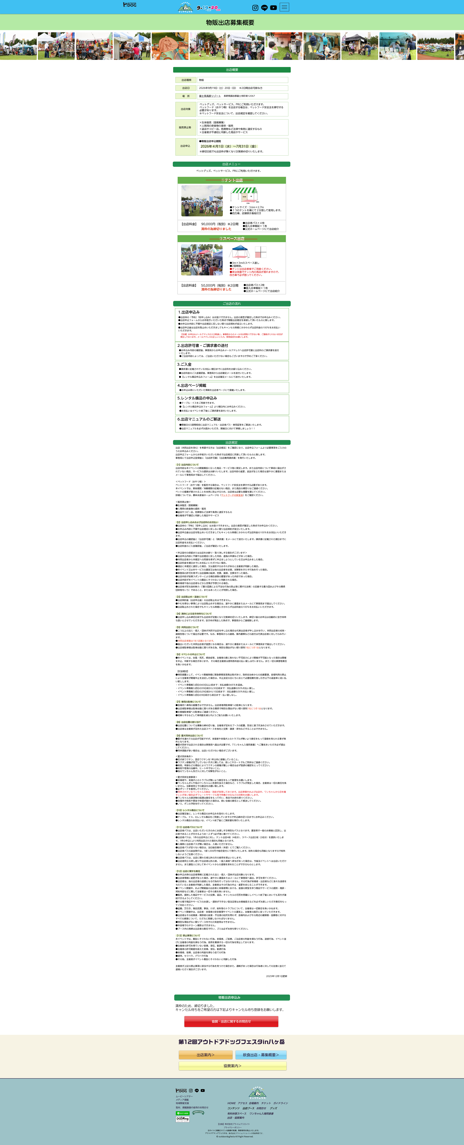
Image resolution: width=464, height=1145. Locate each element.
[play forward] (461, 46)
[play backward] (3, 46)
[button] (284, 7)
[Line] (264, 8)
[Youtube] (273, 8)
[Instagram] (255, 8)
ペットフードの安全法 (232, 495)
